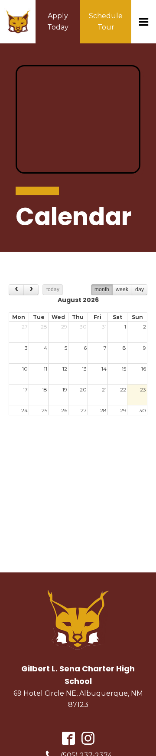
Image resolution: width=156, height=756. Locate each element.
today (52, 289)
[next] (31, 289)
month (101, 289)
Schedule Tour (106, 21)
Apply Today (57, 21)
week (122, 289)
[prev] (16, 289)
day (139, 289)
